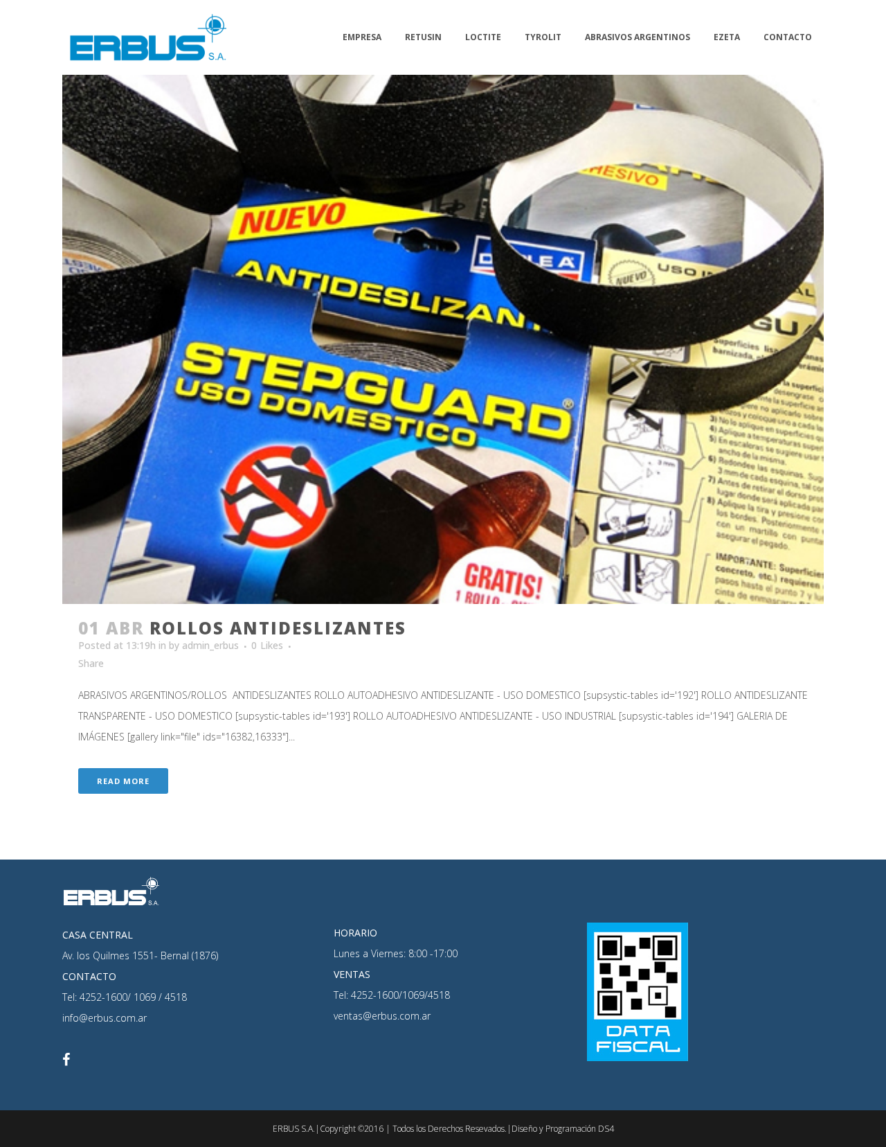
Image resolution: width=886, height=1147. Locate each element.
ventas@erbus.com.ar (382, 1015)
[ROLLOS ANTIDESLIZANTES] (443, 339)
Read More (123, 781)
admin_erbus (210, 645)
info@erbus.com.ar (104, 1017)
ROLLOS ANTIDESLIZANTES (278, 627)
